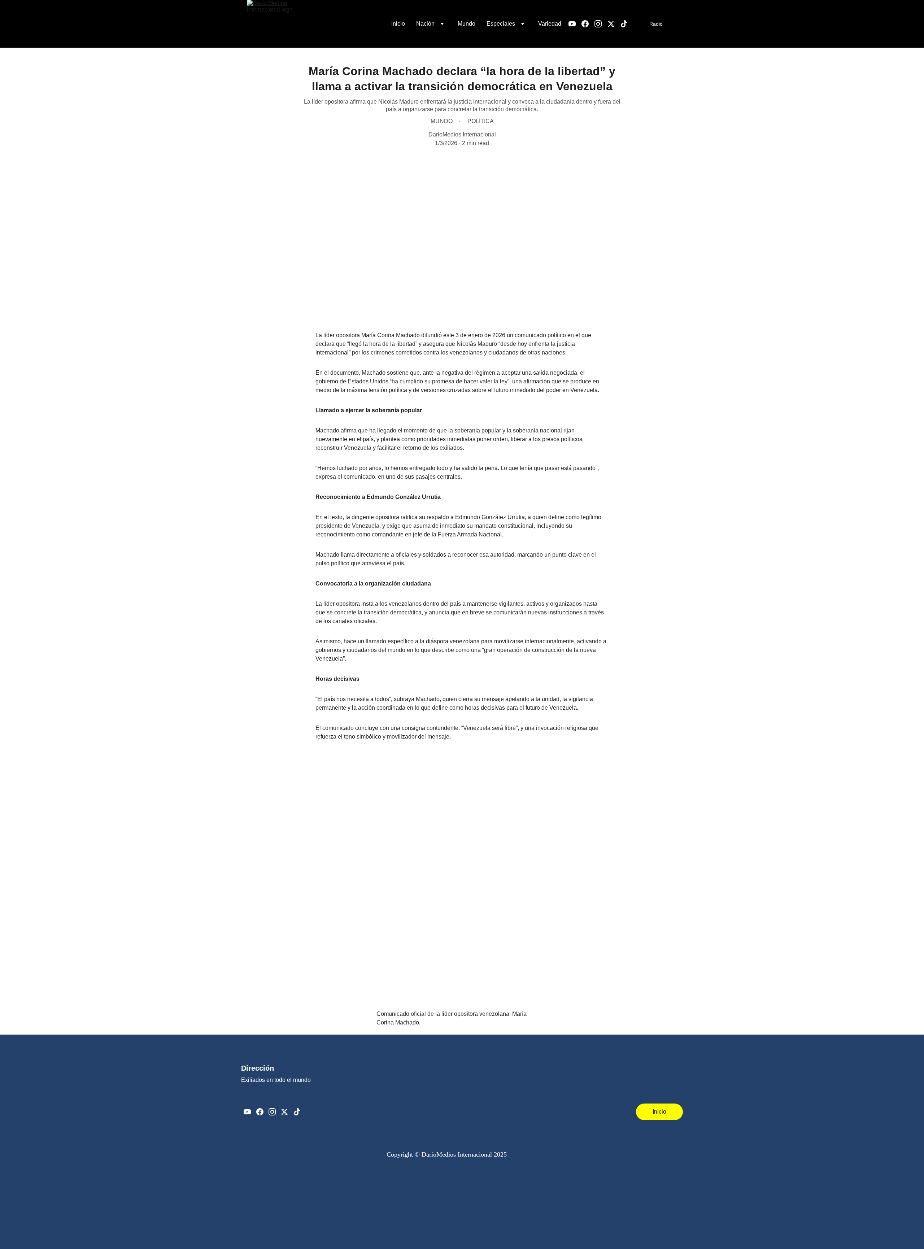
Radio (656, 24)
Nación (425, 24)
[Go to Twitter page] (613, 23)
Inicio (398, 24)
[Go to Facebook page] (587, 23)
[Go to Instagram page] (600, 23)
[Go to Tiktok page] (624, 23)
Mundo (466, 24)
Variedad (549, 24)
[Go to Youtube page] (574, 23)
